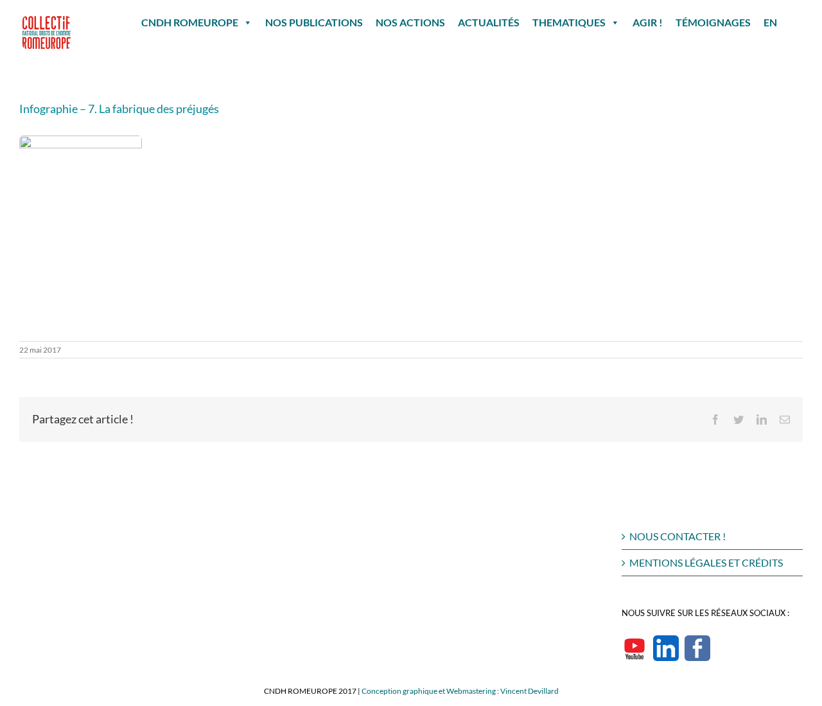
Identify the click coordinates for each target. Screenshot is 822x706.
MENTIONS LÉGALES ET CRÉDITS (706, 562)
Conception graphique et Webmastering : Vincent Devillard (460, 691)
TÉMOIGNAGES (713, 22)
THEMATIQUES (569, 22)
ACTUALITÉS (489, 22)
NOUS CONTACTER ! (677, 536)
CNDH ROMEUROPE (189, 22)
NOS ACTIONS (410, 22)
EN (770, 22)
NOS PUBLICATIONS (314, 22)
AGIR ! (648, 22)
